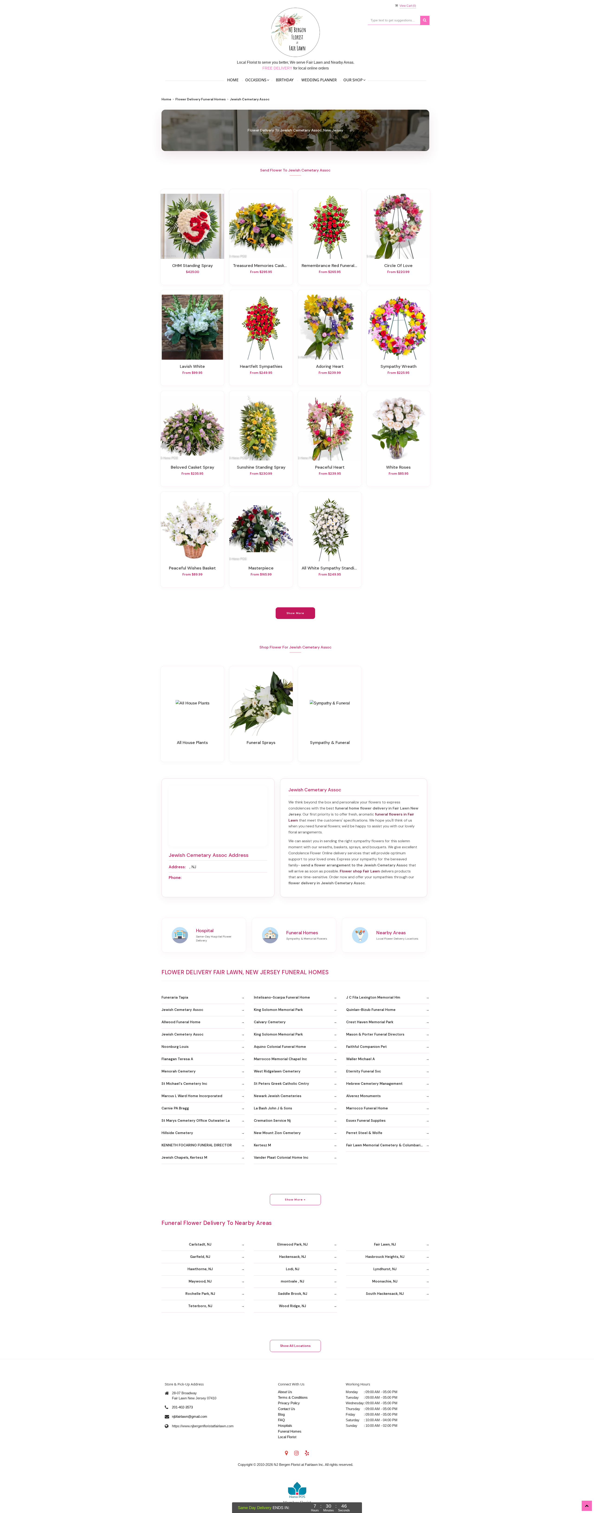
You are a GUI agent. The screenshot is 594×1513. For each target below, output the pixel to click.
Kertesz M (262, 1145)
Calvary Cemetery (270, 1022)
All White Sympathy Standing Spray (330, 568)
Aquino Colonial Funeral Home (280, 1046)
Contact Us (286, 1409)
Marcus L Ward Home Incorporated (191, 1096)
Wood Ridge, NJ (292, 1306)
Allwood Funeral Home (180, 1022)
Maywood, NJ (200, 1281)
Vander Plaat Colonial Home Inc (281, 1157)
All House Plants (192, 742)
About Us (285, 1392)
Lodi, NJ (292, 1269)
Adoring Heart (330, 366)
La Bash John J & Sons (273, 1108)
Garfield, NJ (200, 1256)
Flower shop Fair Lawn (360, 871)
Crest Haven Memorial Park (369, 1022)
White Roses (398, 467)
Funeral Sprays (261, 742)
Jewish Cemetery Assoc (182, 1034)
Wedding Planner (319, 79)
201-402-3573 (182, 1407)
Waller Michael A (360, 1059)
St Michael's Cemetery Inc (184, 1083)
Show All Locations (295, 1346)
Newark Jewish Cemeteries (277, 1096)
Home (233, 79)
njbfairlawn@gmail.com (189, 1416)
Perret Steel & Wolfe (364, 1133)
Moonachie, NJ (384, 1281)
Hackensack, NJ (292, 1256)
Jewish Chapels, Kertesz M (184, 1157)
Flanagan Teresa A (177, 1059)
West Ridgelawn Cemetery (277, 1071)
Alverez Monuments (363, 1096)
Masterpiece (261, 568)
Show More (295, 613)
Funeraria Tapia (174, 997)
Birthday (285, 79)
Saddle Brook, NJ (292, 1293)
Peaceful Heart (330, 467)
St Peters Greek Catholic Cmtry (281, 1083)
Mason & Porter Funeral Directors (375, 1034)
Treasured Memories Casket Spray (261, 265)
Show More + (295, 1199)
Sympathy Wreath (398, 366)
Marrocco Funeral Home (367, 1108)
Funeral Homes (289, 1431)
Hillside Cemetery (177, 1133)
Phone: (175, 877)
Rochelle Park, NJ (200, 1293)
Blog (281, 1414)
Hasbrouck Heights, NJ (384, 1256)
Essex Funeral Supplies (366, 1120)
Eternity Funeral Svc (363, 1071)
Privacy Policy (289, 1403)
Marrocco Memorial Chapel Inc (280, 1059)
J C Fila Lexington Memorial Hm (373, 997)
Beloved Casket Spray (192, 467)
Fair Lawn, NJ (385, 1244)
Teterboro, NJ (200, 1306)
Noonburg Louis (175, 1046)
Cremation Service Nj (272, 1120)
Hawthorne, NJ (200, 1269)
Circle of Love (398, 265)
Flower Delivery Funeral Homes (200, 99)
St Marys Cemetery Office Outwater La (195, 1120)
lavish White (192, 366)
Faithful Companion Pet (366, 1046)
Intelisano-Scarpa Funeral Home (282, 997)
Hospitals (285, 1425)
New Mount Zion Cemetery (277, 1133)
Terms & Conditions (293, 1397)
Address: (177, 866)
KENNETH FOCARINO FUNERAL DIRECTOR (196, 1145)
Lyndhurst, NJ (385, 1269)
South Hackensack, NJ (385, 1293)
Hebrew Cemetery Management (374, 1083)
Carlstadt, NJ (200, 1244)
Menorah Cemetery (178, 1071)
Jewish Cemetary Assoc (182, 1009)
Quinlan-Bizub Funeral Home (371, 1009)
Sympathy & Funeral (330, 742)
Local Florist (287, 1437)
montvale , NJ (292, 1281)
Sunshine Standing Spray (261, 467)
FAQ (281, 1420)
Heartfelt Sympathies (261, 366)
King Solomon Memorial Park (278, 1009)
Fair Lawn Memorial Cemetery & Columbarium (386, 1145)
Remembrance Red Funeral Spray (330, 265)
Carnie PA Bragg (175, 1108)
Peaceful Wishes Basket (192, 568)
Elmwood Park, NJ (292, 1244)
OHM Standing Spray (192, 265)
